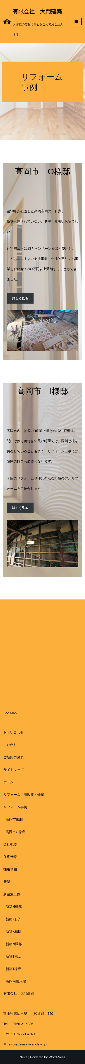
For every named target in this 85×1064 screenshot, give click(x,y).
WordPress (57, 1057)
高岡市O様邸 (15, 832)
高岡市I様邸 (15, 819)
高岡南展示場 (16, 981)
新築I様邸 (13, 919)
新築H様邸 (14, 906)
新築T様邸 (13, 956)
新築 (6, 882)
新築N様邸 (14, 944)
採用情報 (10, 869)
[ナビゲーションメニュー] (76, 21)
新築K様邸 (14, 931)
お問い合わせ (13, 732)
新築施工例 (11, 894)
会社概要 (10, 844)
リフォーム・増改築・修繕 (23, 794)
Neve (23, 1057)
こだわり (10, 745)
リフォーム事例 (15, 807)
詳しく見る (20, 298)
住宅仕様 (10, 857)
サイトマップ (13, 770)
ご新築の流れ (13, 757)
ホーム (8, 782)
